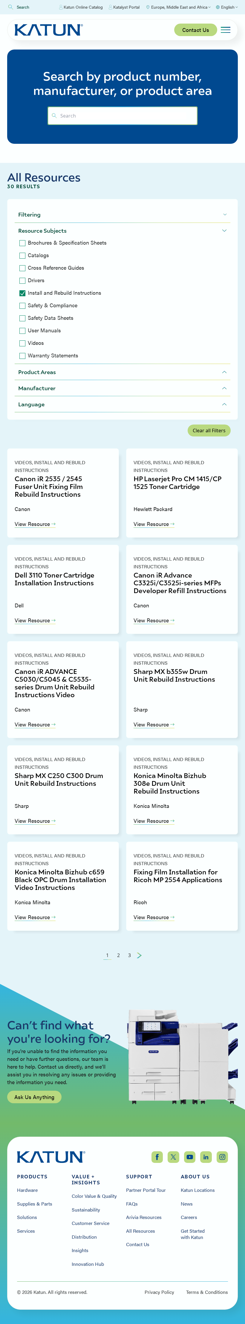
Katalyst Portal (126, 7)
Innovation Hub (88, 1264)
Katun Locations (198, 1190)
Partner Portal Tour (146, 1190)
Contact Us (195, 29)
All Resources (140, 1231)
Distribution (84, 1237)
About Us (195, 1177)
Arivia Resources (144, 1217)
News (187, 1203)
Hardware (27, 1190)
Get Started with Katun (193, 1234)
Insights (80, 1250)
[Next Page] (139, 955)
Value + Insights (86, 1180)
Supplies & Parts (34, 1203)
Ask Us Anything (34, 1097)
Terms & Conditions (207, 1292)
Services (26, 1231)
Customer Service (90, 1223)
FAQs (132, 1203)
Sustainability (86, 1209)
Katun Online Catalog (83, 7)
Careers (189, 1217)
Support (139, 1177)
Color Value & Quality (94, 1196)
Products (32, 1177)
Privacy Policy (159, 1292)
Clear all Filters (209, 430)
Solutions (27, 1217)
